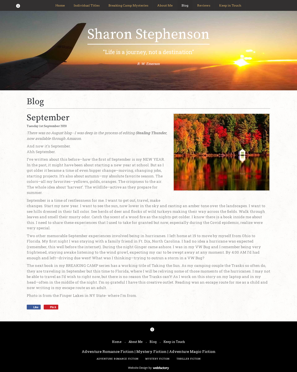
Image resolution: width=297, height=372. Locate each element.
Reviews (203, 5)
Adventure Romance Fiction (108, 351)
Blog (185, 5)
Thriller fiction (189, 358)
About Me (165, 5)
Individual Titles (87, 5)
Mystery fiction (157, 358)
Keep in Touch (230, 5)
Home (60, 5)
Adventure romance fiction (117, 358)
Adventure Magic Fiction (192, 351)
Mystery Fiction (151, 351)
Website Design (138, 368)
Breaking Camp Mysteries (128, 5)
